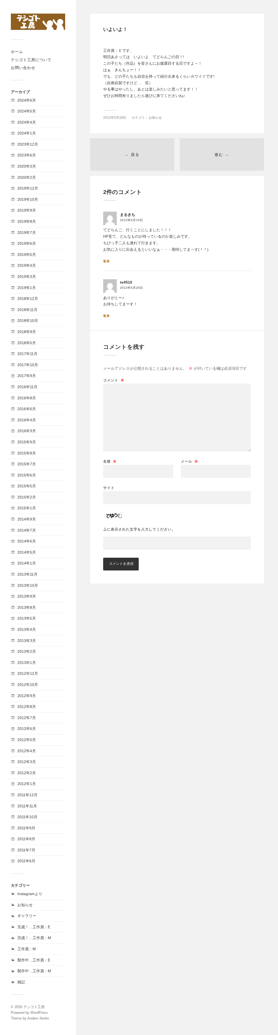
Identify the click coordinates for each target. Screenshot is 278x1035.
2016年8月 (26, 398)
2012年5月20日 (131, 287)
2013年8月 (26, 607)
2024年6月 (26, 100)
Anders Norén (38, 1018)
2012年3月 (26, 762)
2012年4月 (26, 751)
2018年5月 (26, 343)
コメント (113, 380)
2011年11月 (27, 806)
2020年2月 (26, 177)
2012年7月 (26, 718)
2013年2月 (26, 651)
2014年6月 (26, 541)
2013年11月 (27, 574)
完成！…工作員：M (34, 938)
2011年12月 (27, 795)
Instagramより (29, 894)
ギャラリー (26, 916)
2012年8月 (26, 706)
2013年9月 (26, 596)
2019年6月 (26, 243)
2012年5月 (26, 740)
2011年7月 (26, 850)
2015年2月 (26, 497)
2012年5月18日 (114, 118)
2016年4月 (26, 420)
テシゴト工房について (31, 60)
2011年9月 (26, 828)
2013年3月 (26, 640)
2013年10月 (27, 585)
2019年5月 (26, 254)
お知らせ (25, 905)
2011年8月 (26, 839)
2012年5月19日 (131, 220)
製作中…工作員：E (33, 960)
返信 (106, 261)
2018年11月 (27, 310)
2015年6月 (26, 475)
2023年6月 (26, 155)
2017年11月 (27, 354)
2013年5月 (26, 618)
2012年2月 (26, 773)
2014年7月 (26, 530)
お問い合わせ (23, 67)
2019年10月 (27, 199)
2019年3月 (26, 276)
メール (189, 461)
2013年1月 (26, 662)
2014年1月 (26, 563)
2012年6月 (26, 728)
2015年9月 (26, 442)
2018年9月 (26, 332)
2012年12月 (27, 673)
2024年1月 (26, 133)
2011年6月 (26, 861)
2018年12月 (27, 298)
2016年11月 (27, 387)
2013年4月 (26, 629)
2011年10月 (27, 817)
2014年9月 (26, 519)
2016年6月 (26, 409)
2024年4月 (26, 122)
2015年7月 (26, 464)
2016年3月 (26, 431)
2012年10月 (27, 684)
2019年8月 (26, 221)
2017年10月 (27, 365)
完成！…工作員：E (33, 927)
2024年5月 (26, 111)
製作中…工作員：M (34, 971)
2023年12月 (27, 144)
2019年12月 (27, 188)
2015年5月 (26, 486)
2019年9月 (26, 210)
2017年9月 (26, 376)
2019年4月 (26, 265)
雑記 (21, 982)
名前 (110, 461)
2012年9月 (26, 696)
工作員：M (26, 949)
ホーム (17, 51)
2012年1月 (26, 784)
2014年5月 (26, 552)
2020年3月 (26, 166)
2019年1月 (26, 288)
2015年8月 (26, 453)
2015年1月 (26, 508)
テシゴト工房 (34, 1007)
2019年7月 (26, 232)
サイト (109, 488)
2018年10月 (27, 320)
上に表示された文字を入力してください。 (139, 529)
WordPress (39, 1013)
